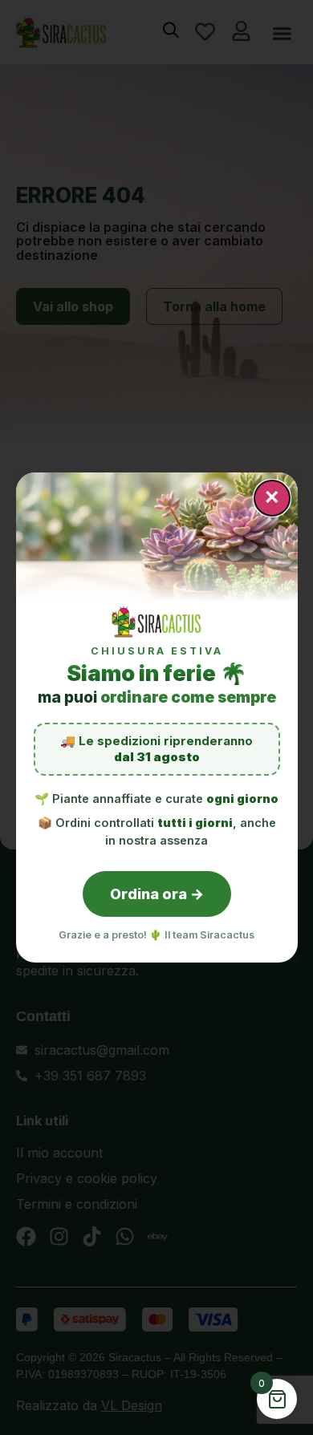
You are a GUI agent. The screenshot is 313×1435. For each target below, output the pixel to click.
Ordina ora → (157, 894)
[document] (156, 717)
